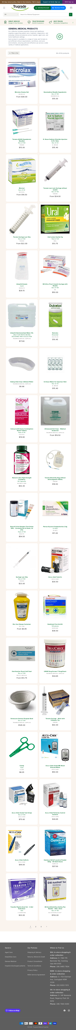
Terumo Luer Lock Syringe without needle (55, 189)
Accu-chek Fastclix (55, 577)
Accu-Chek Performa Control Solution (55, 813)
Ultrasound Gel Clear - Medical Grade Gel (55, 429)
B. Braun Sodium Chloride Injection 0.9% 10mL (55, 141)
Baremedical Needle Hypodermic (55, 93)
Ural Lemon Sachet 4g (55, 238)
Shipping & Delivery (34, 952)
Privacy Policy (32, 970)
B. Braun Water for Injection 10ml (55, 382)
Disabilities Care (10, 957)
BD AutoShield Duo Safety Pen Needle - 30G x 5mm (55, 908)
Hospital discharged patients (15, 966)
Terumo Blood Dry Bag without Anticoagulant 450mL (55, 478)
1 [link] (30, 927)
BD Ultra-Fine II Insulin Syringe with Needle (55, 285)
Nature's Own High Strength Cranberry (21, 479)
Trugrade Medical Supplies (40, 1027)
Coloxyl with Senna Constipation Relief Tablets (21, 430)
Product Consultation (35, 961)
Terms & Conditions (34, 966)
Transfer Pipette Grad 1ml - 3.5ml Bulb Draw (21, 908)
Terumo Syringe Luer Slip (21, 238)
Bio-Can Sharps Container (22, 624)
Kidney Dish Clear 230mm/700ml (21, 382)
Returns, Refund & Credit (36, 957)
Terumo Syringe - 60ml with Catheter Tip (55, 719)
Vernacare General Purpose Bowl (21, 719)
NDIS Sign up (69, 2)
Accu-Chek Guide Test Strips (22, 813)
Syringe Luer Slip (22, 578)
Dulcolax (55, 334)
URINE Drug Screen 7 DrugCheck (55, 671)
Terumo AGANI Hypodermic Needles (21, 141)
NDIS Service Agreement (36, 975)
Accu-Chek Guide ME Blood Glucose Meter (55, 766)
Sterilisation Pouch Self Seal (22, 672)
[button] (4, 8)
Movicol (22, 189)
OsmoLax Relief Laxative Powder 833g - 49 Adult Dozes (55, 860)
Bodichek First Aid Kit (55, 625)
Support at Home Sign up (51, 2)
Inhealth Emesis (21, 285)
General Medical (10, 961)
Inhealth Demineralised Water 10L (21, 334)
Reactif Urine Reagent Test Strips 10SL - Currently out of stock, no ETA (21, 529)
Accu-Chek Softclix (22, 860)
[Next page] (46, 926)
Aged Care (8, 952)
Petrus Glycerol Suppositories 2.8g (55, 527)
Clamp (22, 766)
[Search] (70, 14)
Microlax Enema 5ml (22, 92)
